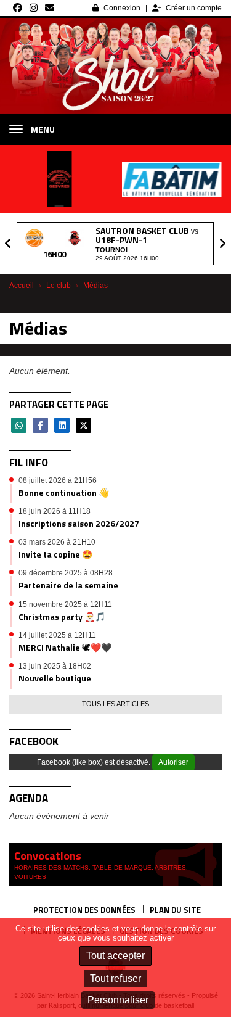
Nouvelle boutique (54, 678)
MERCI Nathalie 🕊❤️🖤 (64, 647)
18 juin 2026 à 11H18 (54, 511)
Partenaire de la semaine (68, 584)
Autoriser (173, 762)
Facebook (34, 741)
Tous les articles (115, 703)
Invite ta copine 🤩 (55, 554)
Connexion (121, 8)
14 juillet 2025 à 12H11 (57, 635)
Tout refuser (115, 978)
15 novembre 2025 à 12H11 (65, 604)
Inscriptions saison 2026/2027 (78, 523)
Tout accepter (115, 955)
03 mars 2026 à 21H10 (56, 542)
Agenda (28, 798)
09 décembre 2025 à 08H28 (65, 573)
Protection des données (84, 910)
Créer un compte (194, 8)
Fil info (28, 463)
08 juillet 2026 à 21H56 (57, 480)
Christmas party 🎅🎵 (61, 616)
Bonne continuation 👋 (63, 492)
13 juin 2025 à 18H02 (54, 666)
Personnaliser (117, 1000)
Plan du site (175, 910)
